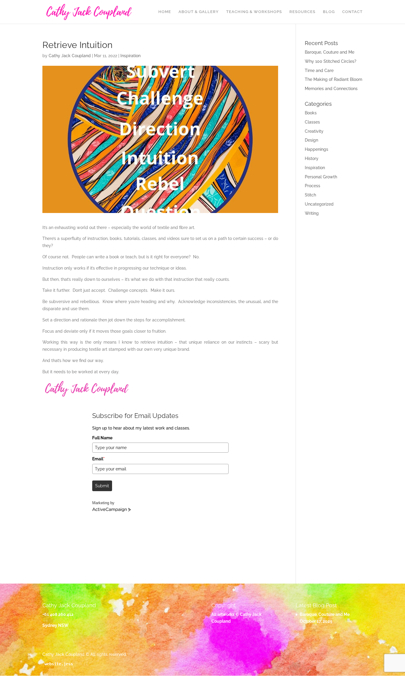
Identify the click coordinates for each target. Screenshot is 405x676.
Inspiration (130, 55)
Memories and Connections (331, 88)
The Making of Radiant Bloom (333, 79)
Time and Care (319, 70)
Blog (329, 12)
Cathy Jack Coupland (70, 55)
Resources (302, 12)
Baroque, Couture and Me (329, 52)
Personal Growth (321, 176)
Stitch (310, 195)
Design (311, 140)
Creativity (314, 131)
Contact (352, 12)
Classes (312, 122)
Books (311, 112)
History (311, 158)
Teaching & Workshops (254, 12)
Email (98, 458)
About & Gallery (198, 12)
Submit (102, 485)
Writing (312, 213)
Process (312, 185)
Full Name (102, 437)
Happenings (316, 149)
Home (164, 12)
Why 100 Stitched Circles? (330, 61)
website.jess (58, 663)
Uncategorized (319, 204)
